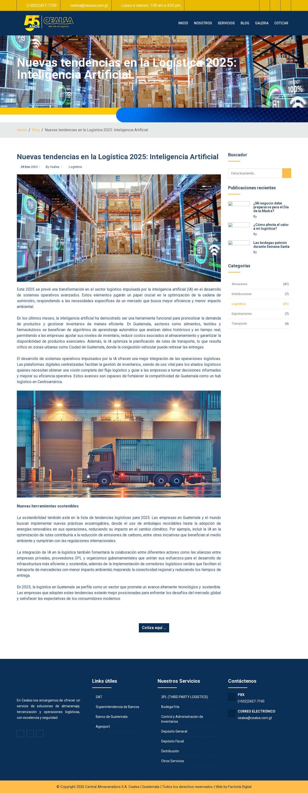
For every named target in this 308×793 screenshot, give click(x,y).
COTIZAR (281, 23)
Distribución (170, 751)
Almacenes (239, 284)
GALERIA (262, 23)
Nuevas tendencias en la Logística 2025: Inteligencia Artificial (117, 156)
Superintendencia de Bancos (117, 707)
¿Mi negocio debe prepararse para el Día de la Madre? (271, 207)
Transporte (239, 323)
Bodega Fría (170, 707)
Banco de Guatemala (112, 717)
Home (22, 130)
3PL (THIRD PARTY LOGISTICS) (184, 697)
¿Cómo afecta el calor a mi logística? (271, 226)
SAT (99, 697)
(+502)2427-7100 (251, 701)
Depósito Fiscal (172, 741)
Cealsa (54, 167)
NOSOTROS (203, 23)
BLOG (245, 23)
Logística (75, 167)
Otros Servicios (172, 761)
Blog (36, 130)
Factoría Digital (239, 787)
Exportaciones (242, 313)
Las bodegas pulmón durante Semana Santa (271, 245)
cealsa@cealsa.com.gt (255, 718)
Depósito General (174, 731)
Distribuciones (242, 294)
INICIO (183, 23)
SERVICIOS (226, 23)
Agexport (103, 726)
